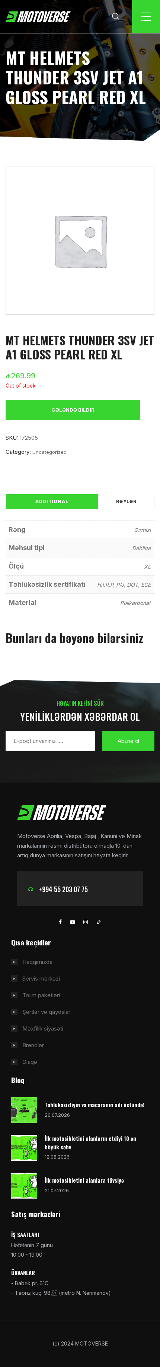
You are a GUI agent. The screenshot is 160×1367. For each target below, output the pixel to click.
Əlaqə (29, 1061)
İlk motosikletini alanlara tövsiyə (84, 1180)
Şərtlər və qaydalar (46, 1011)
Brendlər (33, 1045)
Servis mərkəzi (41, 978)
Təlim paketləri (41, 995)
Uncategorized (49, 452)
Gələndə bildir (73, 410)
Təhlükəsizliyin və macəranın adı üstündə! (94, 1104)
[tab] (52, 501)
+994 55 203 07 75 (63, 889)
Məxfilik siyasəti (42, 1028)
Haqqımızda (37, 961)
